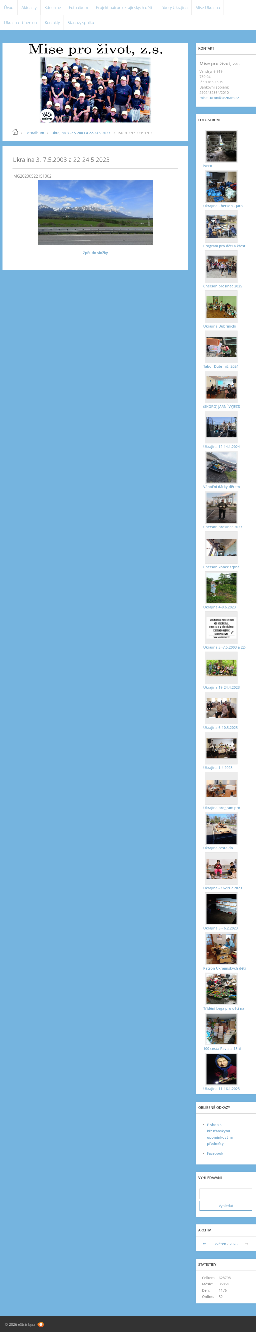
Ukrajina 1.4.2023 (217, 767)
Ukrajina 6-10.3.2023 (220, 727)
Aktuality (29, 7)
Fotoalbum (78, 7)
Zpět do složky (95, 252)
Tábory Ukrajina (174, 7)
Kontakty (52, 22)
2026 (234, 1243)
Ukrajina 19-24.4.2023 (221, 687)
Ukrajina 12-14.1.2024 (221, 446)
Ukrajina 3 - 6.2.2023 (220, 928)
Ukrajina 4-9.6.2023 (219, 607)
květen (220, 1243)
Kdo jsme (52, 7)
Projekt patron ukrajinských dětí (124, 7)
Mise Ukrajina (208, 7)
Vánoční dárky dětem (221, 486)
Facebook (215, 1153)
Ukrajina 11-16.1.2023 (221, 1088)
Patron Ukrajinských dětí (224, 968)
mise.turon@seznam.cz (219, 97)
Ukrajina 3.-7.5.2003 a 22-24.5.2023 (81, 132)
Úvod (9, 7)
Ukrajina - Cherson (20, 22)
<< (205, 1243)
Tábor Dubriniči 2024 (220, 366)
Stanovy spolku (81, 22)
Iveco (207, 165)
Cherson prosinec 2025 (222, 286)
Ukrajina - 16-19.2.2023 (222, 888)
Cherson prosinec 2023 (222, 526)
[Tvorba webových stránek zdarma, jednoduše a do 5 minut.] (41, 1324)
